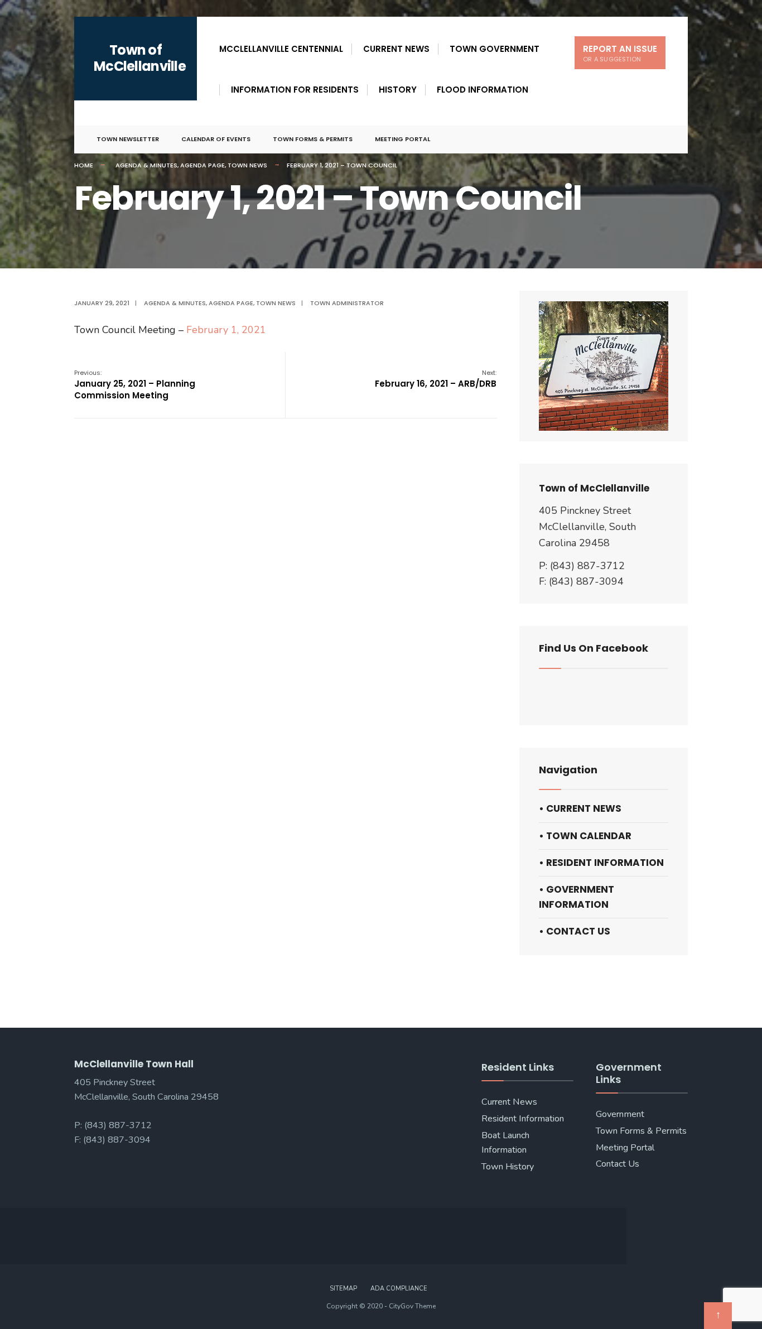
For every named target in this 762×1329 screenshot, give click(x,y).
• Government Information (576, 897)
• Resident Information (601, 862)
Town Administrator (347, 302)
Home (83, 165)
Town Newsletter (128, 138)
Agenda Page (202, 165)
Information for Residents (295, 89)
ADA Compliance (398, 1288)
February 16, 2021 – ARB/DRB (435, 378)
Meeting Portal (402, 138)
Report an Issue (620, 53)
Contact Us (617, 1164)
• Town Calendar (585, 835)
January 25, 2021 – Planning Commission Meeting (134, 384)
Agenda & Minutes (146, 165)
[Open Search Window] (661, 140)
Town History (507, 1167)
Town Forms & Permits (313, 138)
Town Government (494, 49)
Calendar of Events (215, 138)
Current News (396, 49)
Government (620, 1114)
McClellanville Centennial (281, 49)
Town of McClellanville (140, 58)
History (398, 89)
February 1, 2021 (226, 329)
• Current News (580, 808)
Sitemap (343, 1288)
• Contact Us (574, 931)
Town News (247, 165)
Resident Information (522, 1119)
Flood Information (482, 89)
